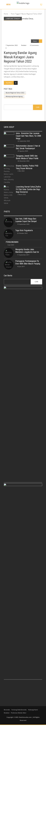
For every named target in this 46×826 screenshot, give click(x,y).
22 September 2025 (24, 141)
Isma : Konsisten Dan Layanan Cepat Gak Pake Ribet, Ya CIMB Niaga (28, 136)
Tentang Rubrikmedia (19, 710)
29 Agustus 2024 (23, 151)
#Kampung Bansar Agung (14, 96)
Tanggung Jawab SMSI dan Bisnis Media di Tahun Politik (27, 157)
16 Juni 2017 (21, 266)
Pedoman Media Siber (18, 713)
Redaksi (23, 45)
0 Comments (34, 45)
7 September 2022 (12, 45)
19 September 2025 (23, 224)
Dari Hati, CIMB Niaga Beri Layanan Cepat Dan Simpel (26, 220)
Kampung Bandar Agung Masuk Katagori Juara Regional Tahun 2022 (20, 57)
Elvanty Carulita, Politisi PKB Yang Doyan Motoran (27, 167)
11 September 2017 (23, 255)
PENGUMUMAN (12, 242)
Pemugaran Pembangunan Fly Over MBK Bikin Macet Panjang (27, 262)
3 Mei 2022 (21, 171)
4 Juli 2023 (11, 245)
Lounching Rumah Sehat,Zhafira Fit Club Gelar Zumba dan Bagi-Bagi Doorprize (28, 189)
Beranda (7, 710)
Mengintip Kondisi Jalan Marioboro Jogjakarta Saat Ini (27, 250)
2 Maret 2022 (22, 194)
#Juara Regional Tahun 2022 (15, 93)
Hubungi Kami (33, 710)
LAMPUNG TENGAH (13, 18)
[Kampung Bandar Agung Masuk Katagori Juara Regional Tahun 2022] (23, 30)
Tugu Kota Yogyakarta (24, 230)
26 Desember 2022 (23, 161)
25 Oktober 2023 (22, 233)
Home (6, 14)
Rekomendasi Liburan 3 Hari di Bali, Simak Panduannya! (28, 147)
